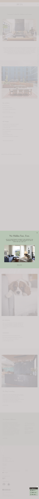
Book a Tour (19, 264)
